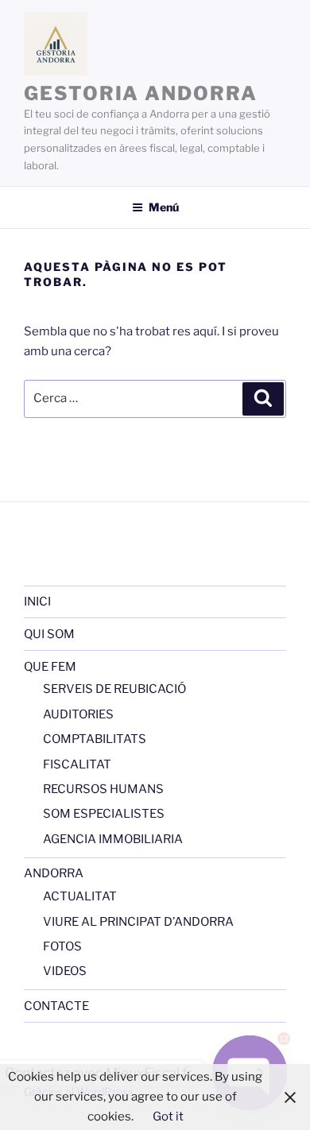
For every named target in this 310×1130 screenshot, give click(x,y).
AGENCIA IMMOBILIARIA (113, 839)
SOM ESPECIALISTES (104, 814)
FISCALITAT (77, 764)
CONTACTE (56, 1006)
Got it (168, 1116)
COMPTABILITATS (94, 739)
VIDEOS (65, 971)
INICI (37, 601)
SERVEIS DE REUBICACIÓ (114, 689)
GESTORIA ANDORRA (141, 93)
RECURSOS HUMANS (103, 789)
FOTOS (62, 946)
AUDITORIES (78, 714)
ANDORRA (53, 873)
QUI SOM (49, 634)
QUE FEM (50, 667)
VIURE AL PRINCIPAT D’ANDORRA (138, 922)
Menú (164, 207)
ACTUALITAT (80, 896)
